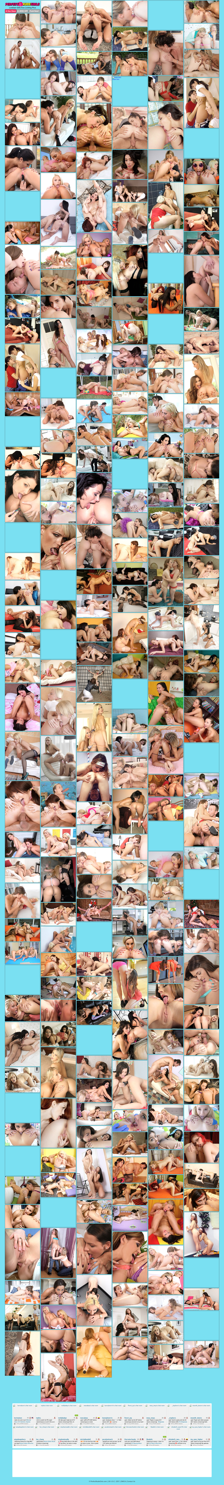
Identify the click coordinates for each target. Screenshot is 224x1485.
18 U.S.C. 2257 (113, 1481)
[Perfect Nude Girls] (22, 4)
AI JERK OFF (22, 11)
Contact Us (131, 1481)
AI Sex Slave (11, 11)
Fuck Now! (34, 11)
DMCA (123, 1481)
